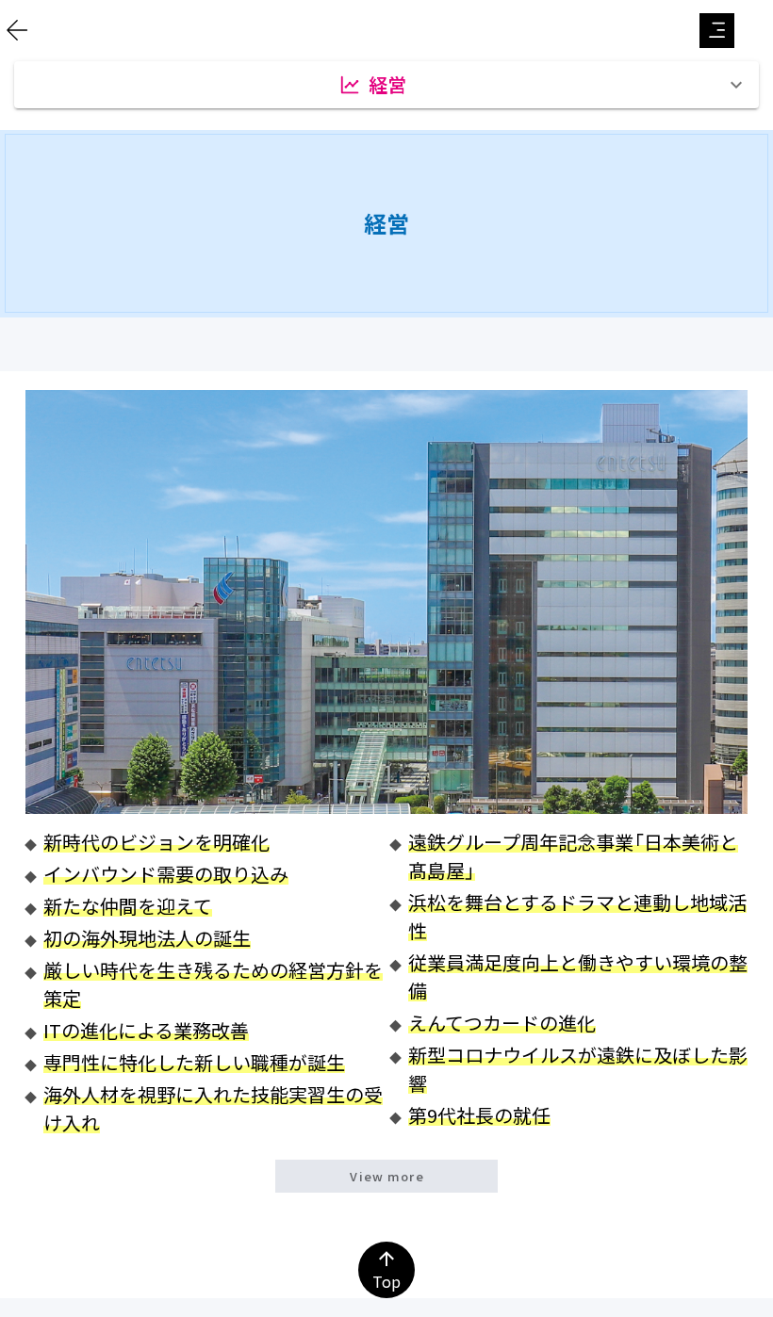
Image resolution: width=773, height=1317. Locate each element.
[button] (716, 30)
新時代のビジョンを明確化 (156, 841)
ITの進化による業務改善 (146, 1030)
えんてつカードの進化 (502, 1022)
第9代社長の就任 (479, 1115)
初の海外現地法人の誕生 (147, 937)
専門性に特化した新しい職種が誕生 (194, 1062)
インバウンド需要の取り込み (165, 873)
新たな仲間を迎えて (127, 905)
